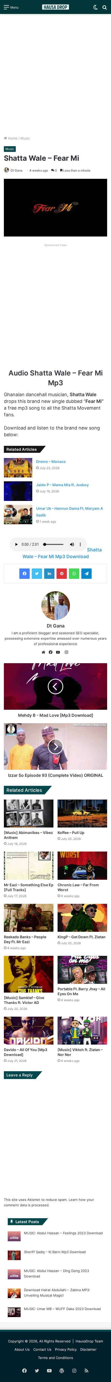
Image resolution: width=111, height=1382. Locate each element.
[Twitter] (37, 573)
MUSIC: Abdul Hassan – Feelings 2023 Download (63, 1233)
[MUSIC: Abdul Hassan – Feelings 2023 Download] (14, 1237)
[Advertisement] (55, 74)
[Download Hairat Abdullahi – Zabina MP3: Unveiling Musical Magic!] (14, 1294)
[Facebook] (24, 573)
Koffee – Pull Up (71, 832)
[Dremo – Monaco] (18, 467)
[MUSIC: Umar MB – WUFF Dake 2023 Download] (14, 1313)
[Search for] (104, 9)
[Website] (45, 652)
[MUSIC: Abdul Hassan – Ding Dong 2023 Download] (14, 1275)
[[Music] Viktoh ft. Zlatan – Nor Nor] (82, 1031)
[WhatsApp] (74, 573)
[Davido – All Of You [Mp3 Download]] (28, 1031)
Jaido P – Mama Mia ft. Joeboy (62, 485)
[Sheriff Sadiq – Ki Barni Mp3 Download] (14, 1256)
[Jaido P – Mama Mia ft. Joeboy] (18, 491)
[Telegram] (86, 573)
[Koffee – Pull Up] (82, 813)
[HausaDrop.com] (55, 7)
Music (25, 138)
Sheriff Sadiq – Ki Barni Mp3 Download (55, 1252)
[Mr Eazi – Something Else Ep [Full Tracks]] (28, 866)
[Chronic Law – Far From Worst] (82, 866)
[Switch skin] (95, 9)
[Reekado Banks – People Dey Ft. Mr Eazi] (28, 918)
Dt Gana (16, 170)
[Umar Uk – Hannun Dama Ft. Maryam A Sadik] (18, 514)
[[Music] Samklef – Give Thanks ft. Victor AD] (28, 974)
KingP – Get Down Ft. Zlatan (82, 937)
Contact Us (42, 1349)
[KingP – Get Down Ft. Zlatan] (82, 918)
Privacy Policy (66, 1349)
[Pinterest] (62, 573)
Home (12, 138)
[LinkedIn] (49, 573)
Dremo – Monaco (51, 461)
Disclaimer (88, 1349)
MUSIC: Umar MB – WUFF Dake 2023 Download (62, 1309)
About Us (22, 1349)
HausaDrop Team (89, 1341)
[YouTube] (59, 652)
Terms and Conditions (55, 1358)
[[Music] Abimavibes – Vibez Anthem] (28, 813)
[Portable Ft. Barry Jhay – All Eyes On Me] (82, 970)
